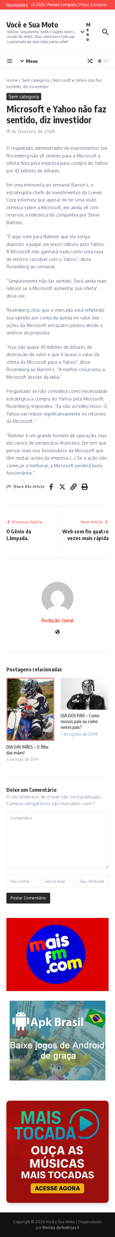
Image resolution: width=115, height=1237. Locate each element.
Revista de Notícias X (60, 1227)
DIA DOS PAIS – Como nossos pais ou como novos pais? (80, 721)
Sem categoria (35, 80)
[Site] (57, 632)
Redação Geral (57, 620)
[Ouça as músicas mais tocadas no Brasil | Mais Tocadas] (57, 1152)
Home (12, 80)
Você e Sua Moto (32, 24)
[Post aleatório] (90, 61)
